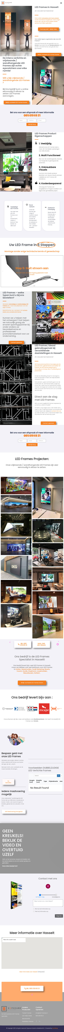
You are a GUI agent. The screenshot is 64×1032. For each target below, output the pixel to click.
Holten (18, 669)
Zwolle (25, 671)
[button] (61, 3)
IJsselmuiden (42, 671)
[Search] (58, 775)
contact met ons (56, 411)
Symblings (55, 1028)
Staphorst (32, 671)
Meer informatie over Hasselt (28, 972)
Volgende (59, 916)
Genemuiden (26, 669)
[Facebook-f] (36, 1021)
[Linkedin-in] (39, 1021)
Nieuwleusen (28, 673)
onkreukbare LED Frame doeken (50, 18)
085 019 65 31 (32, 115)
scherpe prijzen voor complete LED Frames (15, 311)
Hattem (37, 673)
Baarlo (47, 669)
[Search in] (61, 775)
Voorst (19, 671)
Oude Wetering (38, 669)
